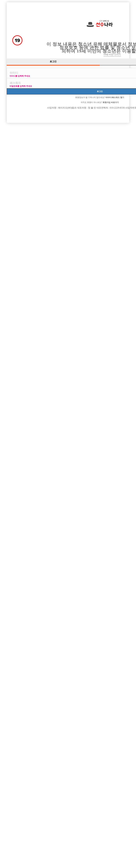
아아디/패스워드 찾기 (114, 97)
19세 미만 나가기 (112, 54)
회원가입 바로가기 (110, 102)
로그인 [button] (53, 61)
